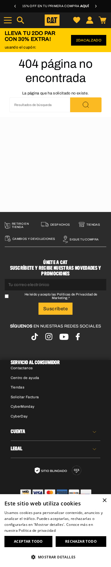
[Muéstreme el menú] (8, 20)
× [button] (104, 500)
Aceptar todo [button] (28, 541)
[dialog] (55, 530)
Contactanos (22, 368)
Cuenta (18, 431)
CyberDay (19, 416)
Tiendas (17, 387)
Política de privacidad (37, 530)
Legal (16, 448)
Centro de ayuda (25, 378)
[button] (55, 556)
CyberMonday (23, 406)
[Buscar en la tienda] (86, 104)
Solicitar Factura (25, 397)
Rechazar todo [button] (81, 541)
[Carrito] (102, 20)
